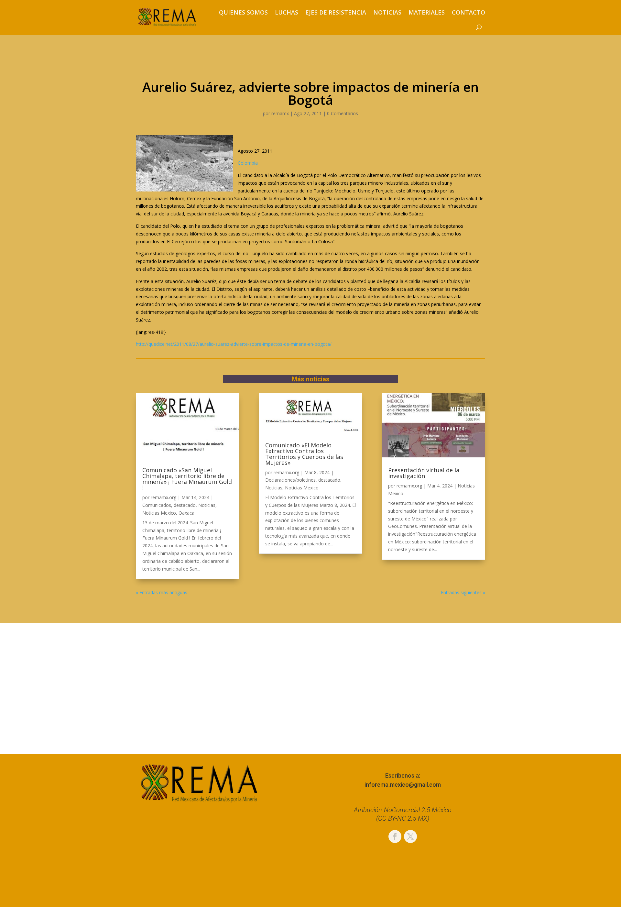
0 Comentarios (342, 113)
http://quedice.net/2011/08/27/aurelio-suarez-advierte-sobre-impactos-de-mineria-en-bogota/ (234, 344)
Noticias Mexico (159, 513)
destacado (185, 505)
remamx (280, 113)
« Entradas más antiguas (161, 592)
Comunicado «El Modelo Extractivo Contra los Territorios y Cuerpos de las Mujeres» (304, 453)
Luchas (286, 12)
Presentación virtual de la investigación (423, 473)
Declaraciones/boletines (290, 480)
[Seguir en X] (410, 836)
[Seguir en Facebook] (394, 836)
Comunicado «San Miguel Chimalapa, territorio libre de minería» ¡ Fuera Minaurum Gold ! (187, 478)
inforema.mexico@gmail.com (403, 784)
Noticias (387, 12)
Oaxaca (186, 513)
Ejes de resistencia (335, 12)
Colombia (248, 163)
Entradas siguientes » (463, 592)
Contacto (468, 12)
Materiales (427, 12)
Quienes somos (243, 12)
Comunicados (156, 505)
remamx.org (163, 497)
